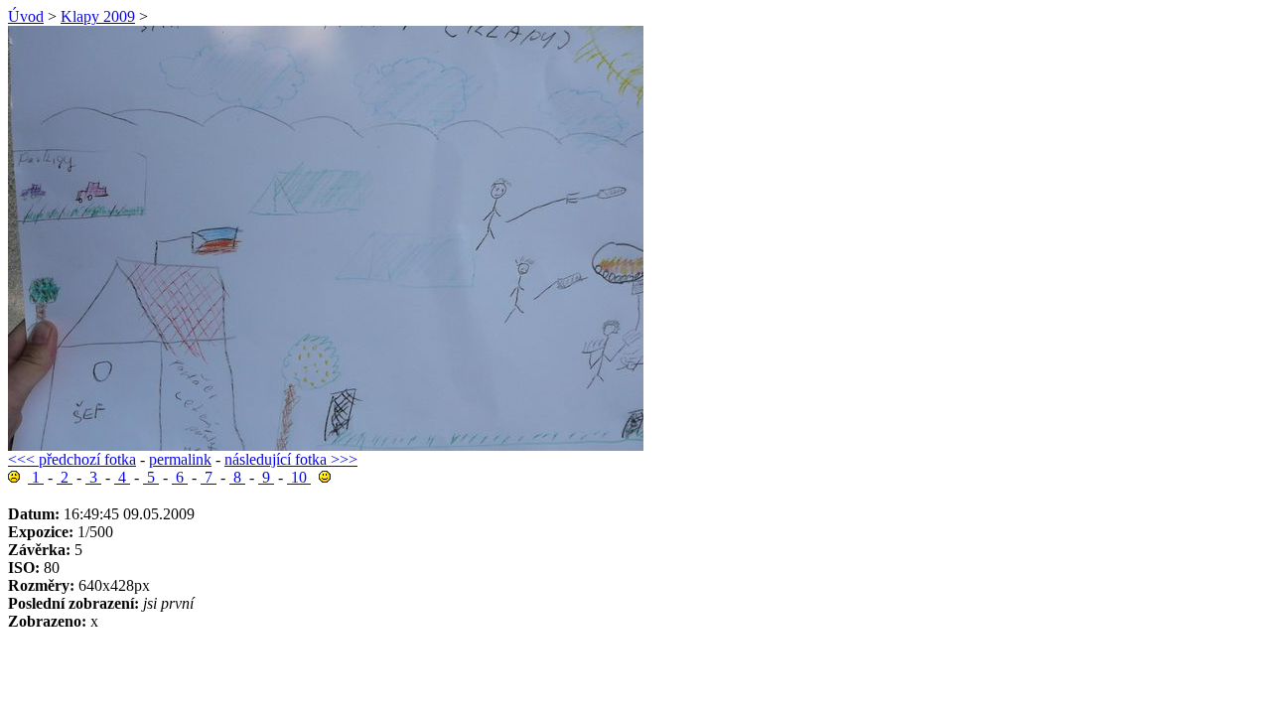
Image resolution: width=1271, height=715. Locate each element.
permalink (180, 459)
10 (299, 477)
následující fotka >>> (290, 459)
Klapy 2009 (98, 16)
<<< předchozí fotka (72, 459)
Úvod (26, 16)
